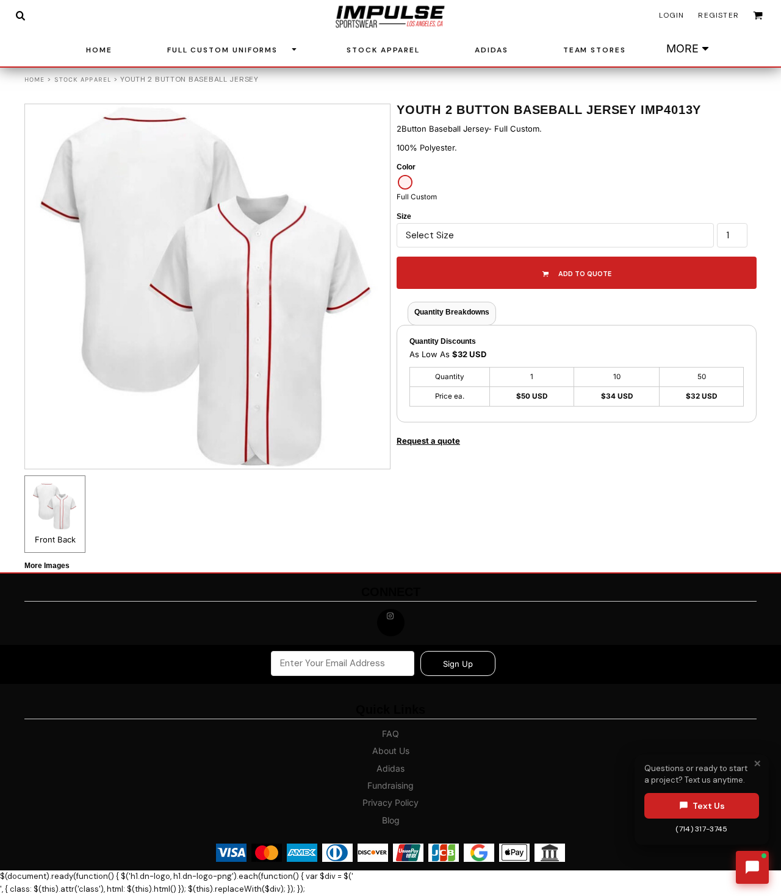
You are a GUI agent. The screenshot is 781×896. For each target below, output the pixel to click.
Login (671, 15)
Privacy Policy (390, 802)
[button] (20, 15)
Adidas (390, 768)
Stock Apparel (82, 80)
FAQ (390, 733)
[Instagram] (391, 622)
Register (718, 15)
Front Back (55, 539)
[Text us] (752, 867)
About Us (390, 750)
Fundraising (390, 785)
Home (34, 80)
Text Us (709, 805)
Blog (391, 820)
